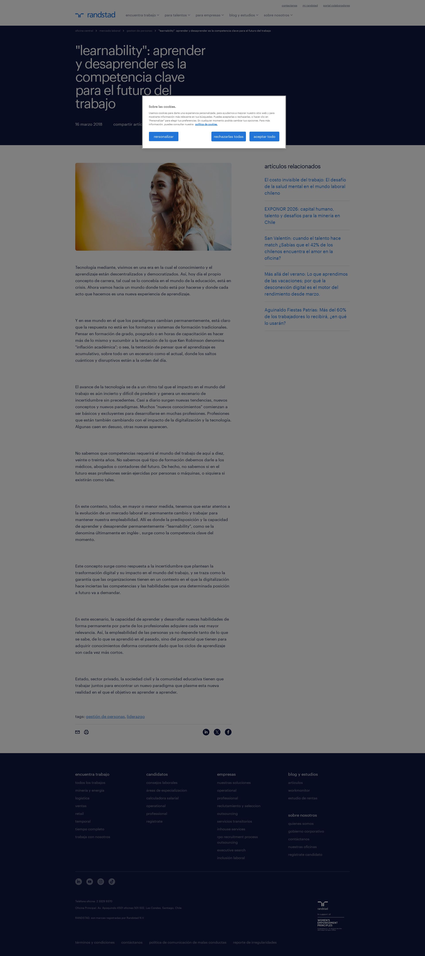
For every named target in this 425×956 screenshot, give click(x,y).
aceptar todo (264, 136)
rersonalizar (164, 136)
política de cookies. (206, 124)
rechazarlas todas (228, 136)
